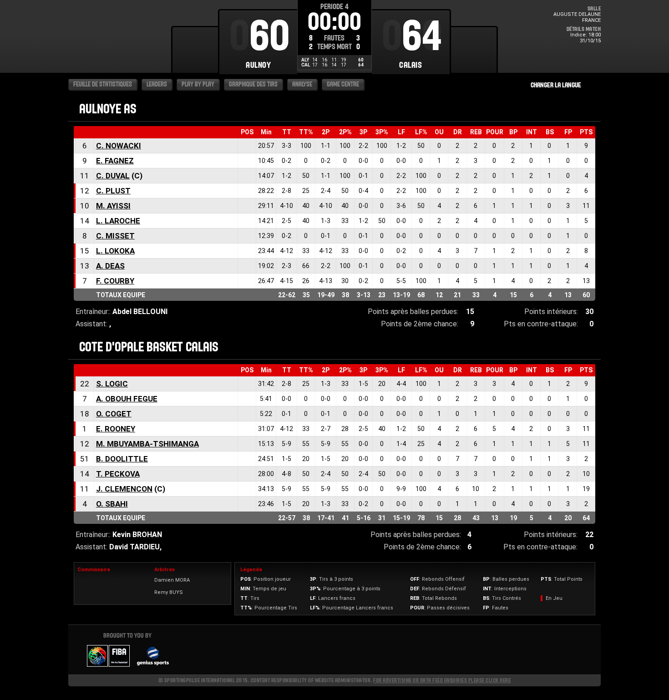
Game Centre (343, 84)
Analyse (302, 84)
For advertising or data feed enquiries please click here (442, 680)
